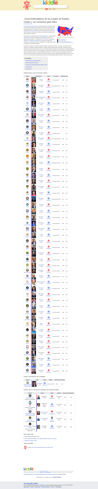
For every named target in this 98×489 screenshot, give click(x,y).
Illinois (27, 177)
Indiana (27, 182)
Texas (27, 331)
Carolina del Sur (27, 116)
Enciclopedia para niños (28, 23)
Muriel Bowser (39, 383)
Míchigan (27, 230)
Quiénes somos (37, 487)
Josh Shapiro (41, 311)
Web (46, 9)
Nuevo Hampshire (27, 272)
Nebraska (27, 261)
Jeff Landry (41, 204)
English (54, 9)
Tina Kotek (41, 305)
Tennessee (27, 325)
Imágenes (50, 9)
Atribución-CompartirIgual (45, 472)
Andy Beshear (41, 198)
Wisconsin (27, 366)
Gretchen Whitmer (41, 228)
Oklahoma (27, 301)
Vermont (27, 343)
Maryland (27, 219)
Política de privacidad (45, 487)
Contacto (52, 487)
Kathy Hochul (41, 287)
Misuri (27, 248)
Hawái (27, 164)
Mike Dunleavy (41, 85)
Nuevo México (27, 284)
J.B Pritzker (41, 174)
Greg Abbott (41, 329)
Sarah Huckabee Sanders (41, 97)
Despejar (64, 6)
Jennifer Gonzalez (44, 418)
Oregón (27, 307)
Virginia (27, 348)
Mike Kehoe (41, 246)
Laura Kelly (41, 192)
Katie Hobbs (41, 91)
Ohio (27, 296)
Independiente (64, 42)
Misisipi (27, 242)
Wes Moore (41, 216)
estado (49, 26)
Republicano (63, 39)
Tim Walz (41, 234)
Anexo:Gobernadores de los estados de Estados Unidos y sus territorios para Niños (40, 474)
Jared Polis (41, 120)
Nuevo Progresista (64, 41)
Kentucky (27, 200)
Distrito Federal (27, 386)
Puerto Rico (69, 41)
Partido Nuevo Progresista (34, 40)
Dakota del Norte (27, 140)
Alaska (27, 87)
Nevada (27, 267)
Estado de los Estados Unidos (31, 440)
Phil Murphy (41, 275)
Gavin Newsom (41, 103)
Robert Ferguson (41, 358)
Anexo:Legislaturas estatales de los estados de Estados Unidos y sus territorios (40, 438)
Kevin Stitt (41, 299)
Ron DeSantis (41, 149)
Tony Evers (41, 364)
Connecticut (27, 129)
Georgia (27, 158)
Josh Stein (41, 109)
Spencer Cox (41, 335)
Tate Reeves (41, 240)
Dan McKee (41, 317)
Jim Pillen (41, 259)
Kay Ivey (41, 79)
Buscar (66, 6)
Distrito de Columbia (33, 30)
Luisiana (27, 206)
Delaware (27, 145)
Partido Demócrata (29, 37)
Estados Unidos (34, 26)
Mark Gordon (41, 370)
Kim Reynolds (41, 186)
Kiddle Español (26, 487)
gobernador (27, 26)
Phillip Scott (41, 341)
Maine (27, 212)
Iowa (27, 188)
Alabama (27, 81)
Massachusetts (27, 224)
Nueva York (27, 290)
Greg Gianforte (41, 252)
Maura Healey (41, 222)
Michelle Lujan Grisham (41, 281)
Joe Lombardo (41, 264)
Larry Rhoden (41, 132)
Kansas (27, 194)
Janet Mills (41, 210)
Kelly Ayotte (41, 270)
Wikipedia (42, 486)
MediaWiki (59, 486)
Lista (66, 80)
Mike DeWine (41, 294)
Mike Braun (41, 180)
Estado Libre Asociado (30, 415)
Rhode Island (27, 319)
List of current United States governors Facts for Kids (42, 447)
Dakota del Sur (27, 134)
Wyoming (27, 372)
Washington (27, 360)
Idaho (27, 170)
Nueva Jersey (27, 278)
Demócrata (63, 40)
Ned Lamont (41, 126)
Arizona (27, 93)
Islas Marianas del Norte (69, 42)
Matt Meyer (41, 143)
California (27, 105)
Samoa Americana (30, 397)
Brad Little (41, 168)
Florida (27, 152)
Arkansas (27, 99)
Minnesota (27, 236)
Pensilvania (27, 313)
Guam (30, 405)
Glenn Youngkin (41, 346)
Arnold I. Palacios (44, 412)
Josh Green (41, 162)
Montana (27, 255)
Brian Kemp (41, 156)
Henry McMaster (41, 114)
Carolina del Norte (27, 111)
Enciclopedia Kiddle (44, 471)
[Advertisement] (49, 13)
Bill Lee (41, 323)
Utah (27, 337)
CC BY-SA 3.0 (42, 485)
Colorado (27, 122)
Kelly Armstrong (41, 138)
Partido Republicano (43, 36)
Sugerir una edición (57, 477)
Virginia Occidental (27, 354)
